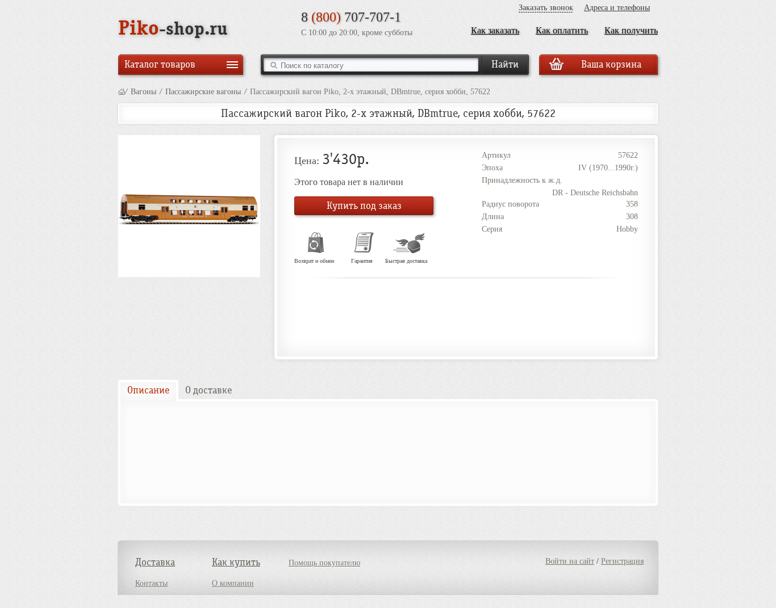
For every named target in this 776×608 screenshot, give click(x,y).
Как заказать (495, 30)
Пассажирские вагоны (203, 91)
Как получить (631, 30)
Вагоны (143, 91)
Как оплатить (562, 30)
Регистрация (622, 561)
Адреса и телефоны (617, 7)
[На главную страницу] (121, 91)
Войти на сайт (569, 561)
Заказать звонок (546, 7)
